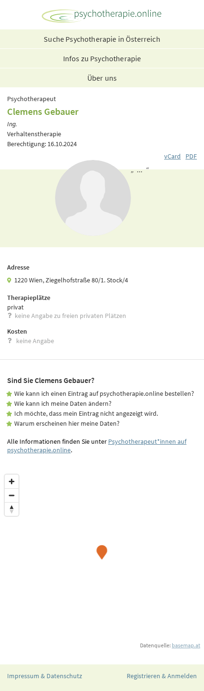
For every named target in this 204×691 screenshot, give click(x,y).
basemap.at (186, 645)
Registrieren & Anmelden (162, 676)
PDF (191, 156)
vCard (172, 156)
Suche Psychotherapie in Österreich (102, 39)
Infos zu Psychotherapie (102, 58)
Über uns (102, 78)
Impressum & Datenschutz (44, 676)
